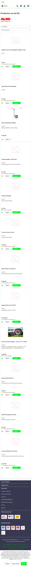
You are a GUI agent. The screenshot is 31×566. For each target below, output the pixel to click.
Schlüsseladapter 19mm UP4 (9, 159)
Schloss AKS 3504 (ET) (7, 378)
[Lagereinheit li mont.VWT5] (15, 295)
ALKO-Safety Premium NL (8, 268)
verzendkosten (21, 539)
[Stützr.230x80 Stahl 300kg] (15, 113)
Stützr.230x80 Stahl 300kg (8, 122)
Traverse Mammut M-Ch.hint (9, 451)
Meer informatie (18, 559)
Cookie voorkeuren (5, 491)
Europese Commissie (6, 494)
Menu (6, 6)
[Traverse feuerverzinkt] (15, 222)
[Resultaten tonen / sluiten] (17, 5)
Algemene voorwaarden (6, 502)
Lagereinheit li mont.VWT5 (8, 305)
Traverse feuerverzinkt (7, 232)
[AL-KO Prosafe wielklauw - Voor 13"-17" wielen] (15, 332)
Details (7, 66)
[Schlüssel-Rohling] (15, 186)
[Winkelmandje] (27, 5)
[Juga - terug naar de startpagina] (2, 2)
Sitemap (3, 507)
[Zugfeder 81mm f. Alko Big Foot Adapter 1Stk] (15, 40)
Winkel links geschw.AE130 (8, 414)
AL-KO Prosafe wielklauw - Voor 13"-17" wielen (14, 341)
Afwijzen (7, 563)
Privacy (3, 505)
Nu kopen (15, 66)
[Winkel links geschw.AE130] (15, 405)
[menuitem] (4, 5)
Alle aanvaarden (15, 563)
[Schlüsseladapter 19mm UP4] (15, 149)
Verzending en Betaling (6, 499)
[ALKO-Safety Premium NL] (15, 259)
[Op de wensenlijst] (2, 66)
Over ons (3, 496)
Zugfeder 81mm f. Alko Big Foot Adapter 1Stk (13, 49)
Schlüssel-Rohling (6, 195)
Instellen (24, 563)
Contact (4, 546)
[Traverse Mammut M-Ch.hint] (15, 441)
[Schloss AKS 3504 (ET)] (15, 368)
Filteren (5, 26)
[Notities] (20, 5)
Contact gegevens (12, 546)
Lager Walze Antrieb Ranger (8, 86)
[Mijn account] (24, 5)
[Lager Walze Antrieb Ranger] (15, 76)
